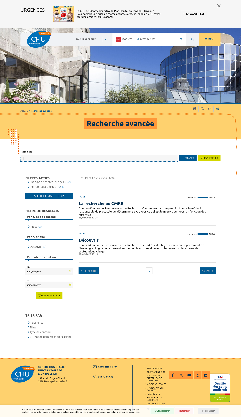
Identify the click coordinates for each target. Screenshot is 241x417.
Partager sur (217, 109)
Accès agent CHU (156, 372)
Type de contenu (40, 332)
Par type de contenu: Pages (47, 181)
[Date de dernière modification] (51, 336)
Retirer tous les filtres (50, 195)
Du (28, 267)
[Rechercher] (192, 39)
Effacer (189, 158)
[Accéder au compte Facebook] (173, 375)
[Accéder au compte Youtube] (189, 375)
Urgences (126, 39)
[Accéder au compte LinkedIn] (206, 375)
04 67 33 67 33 (105, 376)
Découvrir (89, 240)
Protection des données (155, 389)
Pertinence (36, 322)
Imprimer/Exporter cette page (194, 109)
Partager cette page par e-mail (209, 109)
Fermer (219, 6)
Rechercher (210, 158)
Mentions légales (156, 384)
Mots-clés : (26, 151)
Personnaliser (208, 411)
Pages (33, 226)
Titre (33, 327)
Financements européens (154, 398)
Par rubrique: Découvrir (44, 186)
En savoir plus (195, 13)
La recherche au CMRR (101, 203)
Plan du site (153, 394)
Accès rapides (147, 39)
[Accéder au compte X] (181, 375)
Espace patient (154, 368)
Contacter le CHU (107, 366)
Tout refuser (184, 411)
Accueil (24, 110)
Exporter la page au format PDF (202, 109)
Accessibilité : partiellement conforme (154, 378)
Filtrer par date (50, 295)
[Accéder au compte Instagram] (197, 375)
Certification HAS (156, 403)
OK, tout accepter (162, 411)
